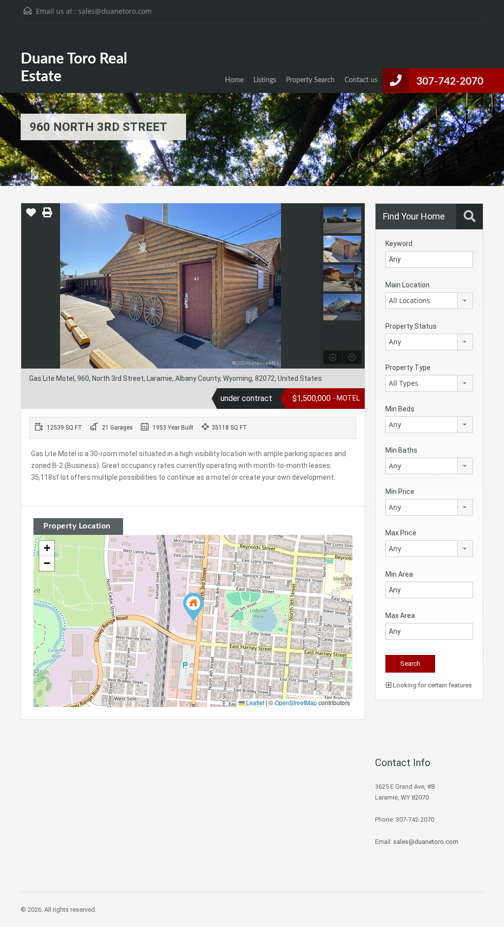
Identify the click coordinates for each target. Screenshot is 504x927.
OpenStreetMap (296, 702)
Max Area (400, 615)
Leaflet (254, 702)
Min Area (399, 574)
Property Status (411, 326)
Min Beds (399, 409)
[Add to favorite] (31, 216)
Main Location (407, 285)
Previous (29, 286)
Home (234, 80)
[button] (193, 607)
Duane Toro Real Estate (74, 68)
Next (311, 286)
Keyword (398, 243)
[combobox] (429, 300)
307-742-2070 (449, 81)
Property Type (408, 367)
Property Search (310, 80)
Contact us (361, 80)
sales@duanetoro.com (115, 11)
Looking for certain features (431, 685)
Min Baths (401, 450)
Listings (264, 80)
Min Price (399, 491)
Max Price (400, 533)
